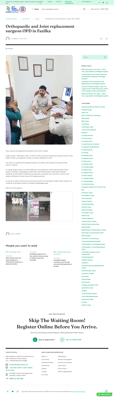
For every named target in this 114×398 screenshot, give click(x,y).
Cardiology (85, 124)
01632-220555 (17, 367)
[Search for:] (95, 57)
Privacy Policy (62, 368)
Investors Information (69, 2)
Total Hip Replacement (89, 293)
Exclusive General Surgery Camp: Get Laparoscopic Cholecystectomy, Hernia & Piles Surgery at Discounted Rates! (95, 89)
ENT (83, 190)
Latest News (62, 365)
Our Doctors (45, 359)
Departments (62, 356)
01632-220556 (27, 367)
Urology (84, 302)
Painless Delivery (87, 260)
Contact (58, 1)
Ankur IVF (85, 112)
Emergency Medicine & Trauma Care (94, 187)
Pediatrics (85, 263)
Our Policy (45, 374)
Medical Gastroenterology (90, 224)
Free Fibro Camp (87, 193)
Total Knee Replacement (90, 296)
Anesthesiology (87, 110)
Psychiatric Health (88, 273)
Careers (44, 368)
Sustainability (86, 1)
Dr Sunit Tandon (87, 175)
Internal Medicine (87, 218)
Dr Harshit (85, 152)
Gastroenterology (88, 204)
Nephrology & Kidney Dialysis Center (94, 230)
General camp (86, 207)
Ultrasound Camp (87, 299)
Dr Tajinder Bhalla (87, 178)
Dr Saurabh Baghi (87, 167)
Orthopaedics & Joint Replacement (93, 244)
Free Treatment (87, 198)
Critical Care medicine (89, 130)
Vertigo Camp (86, 305)
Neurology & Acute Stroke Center (93, 233)
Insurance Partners (48, 362)
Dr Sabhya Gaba (87, 164)
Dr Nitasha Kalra (87, 155)
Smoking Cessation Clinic (90, 285)
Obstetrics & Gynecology (90, 238)
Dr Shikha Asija (87, 170)
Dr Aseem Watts (87, 141)
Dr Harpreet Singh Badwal (90, 147)
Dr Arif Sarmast (87, 138)
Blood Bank (85, 118)
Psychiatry (85, 276)
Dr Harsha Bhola (87, 150)
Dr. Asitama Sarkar (88, 184)
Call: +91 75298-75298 (73, 340)
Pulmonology (86, 279)
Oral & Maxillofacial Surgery (91, 241)
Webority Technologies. (79, 391)
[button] (104, 394)
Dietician (84, 132)
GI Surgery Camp (87, 213)
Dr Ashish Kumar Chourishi (90, 144)
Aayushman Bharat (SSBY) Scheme (93, 107)
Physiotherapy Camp (89, 271)
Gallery (50, 1)
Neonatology (86, 227)
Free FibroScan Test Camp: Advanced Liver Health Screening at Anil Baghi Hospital (94, 77)
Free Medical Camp (88, 195)
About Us (41, 2)
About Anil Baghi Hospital (50, 9)
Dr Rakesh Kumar (87, 158)
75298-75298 (104, 9)
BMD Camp (85, 121)
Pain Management (88, 257)
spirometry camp (87, 288)
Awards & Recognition (65, 359)
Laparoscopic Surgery (89, 221)
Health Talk (85, 215)
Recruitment (86, 282)
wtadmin (15, 38)
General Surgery (87, 210)
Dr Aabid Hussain (87, 135)
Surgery (10, 48)
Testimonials (45, 365)
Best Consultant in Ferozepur (91, 115)
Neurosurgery (86, 235)
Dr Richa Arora (86, 161)
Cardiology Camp (87, 127)
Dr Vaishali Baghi (87, 181)
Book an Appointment (47, 340)
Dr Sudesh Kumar (87, 173)
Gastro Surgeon (87, 201)
